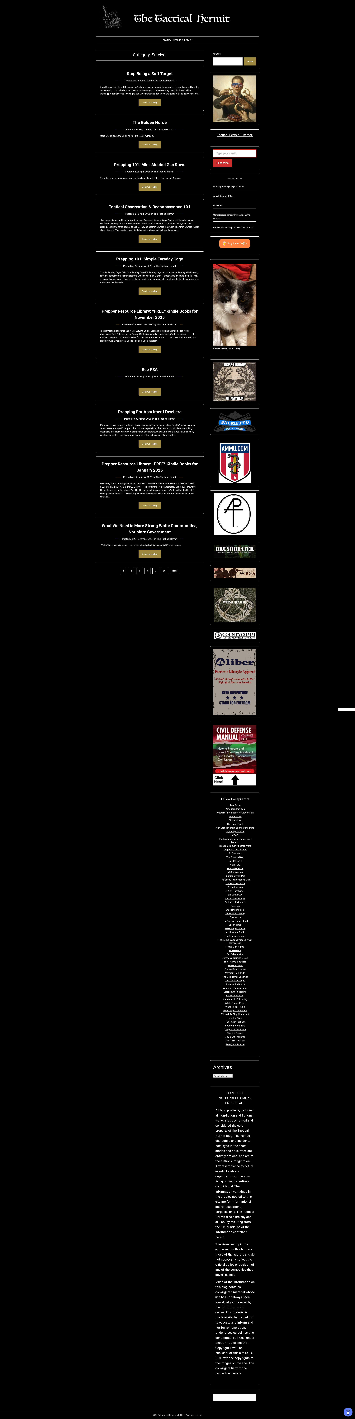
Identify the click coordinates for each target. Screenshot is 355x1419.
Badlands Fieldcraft (235, 902)
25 (164, 571)
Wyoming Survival (235, 831)
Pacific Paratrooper (235, 898)
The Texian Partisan (235, 1022)
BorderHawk (235, 861)
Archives (222, 1067)
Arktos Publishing (235, 995)
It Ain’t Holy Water (235, 891)
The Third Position (235, 1040)
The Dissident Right (235, 980)
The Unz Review (235, 1033)
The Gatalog (235, 950)
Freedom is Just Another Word (235, 845)
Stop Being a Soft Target (150, 73)
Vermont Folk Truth (235, 973)
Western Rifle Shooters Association (235, 812)
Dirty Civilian (235, 820)
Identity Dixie (235, 1018)
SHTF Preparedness (235, 928)
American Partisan (235, 809)
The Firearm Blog (235, 857)
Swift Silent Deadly (235, 913)
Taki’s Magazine (235, 954)
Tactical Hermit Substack (177, 40)
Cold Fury (235, 864)
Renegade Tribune (235, 1044)
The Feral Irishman (235, 883)
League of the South (235, 1029)
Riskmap (235, 906)
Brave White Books (235, 984)
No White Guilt (235, 965)
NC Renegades (235, 872)
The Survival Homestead (235, 921)
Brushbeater (235, 816)
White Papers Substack (235, 1010)
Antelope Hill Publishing (235, 999)
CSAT (235, 835)
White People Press (235, 1003)
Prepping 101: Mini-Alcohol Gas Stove (149, 164)
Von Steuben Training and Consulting (235, 827)
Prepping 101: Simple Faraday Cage (149, 259)
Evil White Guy (235, 894)
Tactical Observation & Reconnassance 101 (149, 206)
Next (174, 571)
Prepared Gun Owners (235, 849)
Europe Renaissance (235, 969)
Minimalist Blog (178, 1415)
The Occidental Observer (235, 976)
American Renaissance (235, 988)
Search (217, 54)
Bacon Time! (235, 924)
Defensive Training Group (235, 958)
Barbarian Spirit (235, 824)
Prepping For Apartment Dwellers (149, 411)
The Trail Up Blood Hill (235, 961)
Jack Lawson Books (235, 932)
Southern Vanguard (235, 1025)
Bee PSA (150, 369)
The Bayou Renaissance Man (235, 879)
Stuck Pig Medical (235, 909)
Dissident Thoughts (235, 1036)
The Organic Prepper (235, 936)
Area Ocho (235, 805)
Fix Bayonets (235, 853)
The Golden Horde (150, 122)
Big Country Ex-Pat (235, 876)
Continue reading (149, 102)
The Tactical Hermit (164, 80)
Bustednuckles (235, 887)
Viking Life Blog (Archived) (235, 1014)
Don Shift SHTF (235, 868)
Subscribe (222, 163)
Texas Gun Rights (235, 946)
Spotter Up (235, 917)
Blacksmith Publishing (235, 991)
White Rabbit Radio (235, 1006)
